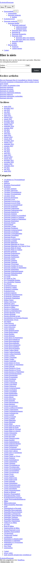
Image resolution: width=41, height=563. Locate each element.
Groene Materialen (10, 420)
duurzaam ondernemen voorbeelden (11, 96)
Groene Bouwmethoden (11, 343)
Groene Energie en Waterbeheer (14, 372)
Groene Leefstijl (9, 415)
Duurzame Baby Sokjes (19, 30)
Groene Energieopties (11, 375)
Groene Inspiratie (9, 400)
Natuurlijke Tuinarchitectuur (13, 515)
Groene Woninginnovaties (12, 485)
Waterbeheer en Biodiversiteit (13, 539)
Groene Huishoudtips (10, 393)
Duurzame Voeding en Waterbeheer (15, 267)
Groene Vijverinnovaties (11, 467)
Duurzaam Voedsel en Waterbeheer (15, 219)
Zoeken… (3, 65)
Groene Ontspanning (10, 433)
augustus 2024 (8, 128)
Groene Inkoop (9, 397)
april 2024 (7, 133)
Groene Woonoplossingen (12, 490)
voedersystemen (17, 48)
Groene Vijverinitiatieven (12, 465)
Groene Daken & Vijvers (12, 363)
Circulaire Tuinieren (10, 188)
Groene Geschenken (10, 390)
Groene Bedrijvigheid (11, 332)
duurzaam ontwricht (6, 98)
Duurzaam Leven (9, 199)
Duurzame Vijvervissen (11, 264)
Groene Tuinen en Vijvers (12, 456)
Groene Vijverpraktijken (11, 470)
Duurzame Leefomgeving (12, 239)
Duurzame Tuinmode (10, 262)
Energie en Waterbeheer (11, 309)
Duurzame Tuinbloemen (11, 257)
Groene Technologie (10, 447)
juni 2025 (7, 110)
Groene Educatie (9, 366)
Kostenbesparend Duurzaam (13, 497)
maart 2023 (7, 155)
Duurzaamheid (8, 11)
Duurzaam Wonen (9, 223)
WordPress (21, 560)
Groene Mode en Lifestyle (12, 431)
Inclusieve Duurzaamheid (12, 494)
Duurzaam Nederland (11, 206)
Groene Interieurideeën (11, 402)
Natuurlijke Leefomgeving (12, 514)
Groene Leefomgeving (11, 413)
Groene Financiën (9, 381)
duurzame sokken (17, 41)
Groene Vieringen (9, 463)
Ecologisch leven (9, 19)
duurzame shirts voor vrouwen (25, 39)
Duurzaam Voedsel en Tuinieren (14, 217)
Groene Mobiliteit (9, 422)
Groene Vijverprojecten (11, 472)
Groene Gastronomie (10, 382)
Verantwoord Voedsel (11, 535)
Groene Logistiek (9, 418)
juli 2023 (7, 148)
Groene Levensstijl (10, 417)
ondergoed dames (21, 27)
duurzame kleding (13, 23)
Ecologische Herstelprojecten (13, 294)
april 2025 (7, 114)
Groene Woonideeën (10, 488)
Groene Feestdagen (10, 379)
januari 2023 (8, 158)
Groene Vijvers (9, 474)
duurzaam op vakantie (7, 91)
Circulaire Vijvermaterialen (12, 194)
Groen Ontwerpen (9, 327)
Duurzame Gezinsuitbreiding (13, 233)
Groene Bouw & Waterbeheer (13, 338)
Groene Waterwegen (10, 478)
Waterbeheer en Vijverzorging (13, 542)
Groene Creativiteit (10, 361)
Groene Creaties (9, 359)
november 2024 (9, 123)
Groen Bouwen (9, 323)
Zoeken (2, 67)
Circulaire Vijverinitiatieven (12, 192)
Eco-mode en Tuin (10, 278)
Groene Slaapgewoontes (11, 438)
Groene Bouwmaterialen (11, 341)
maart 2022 (7, 171)
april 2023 (7, 153)
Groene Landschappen (11, 409)
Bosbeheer (7, 187)
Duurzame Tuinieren (10, 260)
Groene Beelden (9, 334)
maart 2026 (7, 106)
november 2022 (9, 162)
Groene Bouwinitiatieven (12, 339)
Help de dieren (12, 45)
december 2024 (9, 121)
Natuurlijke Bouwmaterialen (13, 510)
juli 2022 (7, 167)
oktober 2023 (8, 142)
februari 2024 (8, 137)
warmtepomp (8, 537)
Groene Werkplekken (10, 483)
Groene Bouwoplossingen (12, 345)
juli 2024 (7, 130)
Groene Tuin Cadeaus (11, 451)
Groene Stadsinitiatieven (11, 442)
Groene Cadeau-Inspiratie (12, 352)
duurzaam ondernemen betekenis (10, 92)
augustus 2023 (8, 146)
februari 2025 (8, 117)
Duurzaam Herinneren (11, 197)
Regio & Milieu (9, 526)
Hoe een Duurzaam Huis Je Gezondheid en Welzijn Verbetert (19, 80)
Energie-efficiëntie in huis (12, 316)
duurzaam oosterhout (7, 87)
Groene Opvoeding (10, 434)
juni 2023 (7, 149)
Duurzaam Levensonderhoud (13, 205)
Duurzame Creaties (10, 226)
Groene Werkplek (9, 481)
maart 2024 (7, 135)
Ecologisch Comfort (10, 287)
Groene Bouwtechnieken (12, 348)
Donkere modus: (6, 562)
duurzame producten (14, 15)
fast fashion (7, 321)
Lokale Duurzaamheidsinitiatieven (14, 499)
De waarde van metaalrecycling (10, 85)
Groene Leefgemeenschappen (13, 411)
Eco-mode (7, 276)
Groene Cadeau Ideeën (11, 350)
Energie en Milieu (9, 307)
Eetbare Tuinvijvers (10, 302)
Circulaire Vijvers (9, 196)
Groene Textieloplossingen (12, 449)
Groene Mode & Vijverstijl (12, 429)
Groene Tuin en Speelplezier (13, 452)
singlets (14, 43)
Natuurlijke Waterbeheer (11, 519)
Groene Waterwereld (10, 479)
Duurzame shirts (17, 36)
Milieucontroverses (10, 503)
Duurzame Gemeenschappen (13, 230)
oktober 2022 (8, 164)
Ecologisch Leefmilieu (11, 289)
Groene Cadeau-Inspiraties (12, 354)
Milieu (6, 501)
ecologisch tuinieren (10, 293)
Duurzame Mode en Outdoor (13, 250)
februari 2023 (8, 157)
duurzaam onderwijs (6, 94)
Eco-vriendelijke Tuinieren (12, 282)
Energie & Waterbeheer (11, 305)
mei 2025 (7, 112)
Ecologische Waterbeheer (12, 298)
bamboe (14, 17)
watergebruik (8, 544)
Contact (6, 50)
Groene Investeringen (11, 406)
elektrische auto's (9, 303)
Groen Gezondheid (10, 325)
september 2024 (9, 126)
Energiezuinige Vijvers (11, 320)
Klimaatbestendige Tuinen (12, 496)
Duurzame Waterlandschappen (13, 271)
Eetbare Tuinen (9, 300)
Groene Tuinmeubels (10, 461)
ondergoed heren (21, 29)
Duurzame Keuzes (10, 237)
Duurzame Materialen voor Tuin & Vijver (17, 246)
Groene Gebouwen (10, 386)
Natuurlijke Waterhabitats (12, 521)
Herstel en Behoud (10, 492)
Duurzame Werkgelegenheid (13, 273)
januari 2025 (8, 119)
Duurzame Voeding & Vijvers (13, 266)
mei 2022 (7, 169)
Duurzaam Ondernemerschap (13, 210)
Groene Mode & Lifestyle (12, 426)
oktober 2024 (8, 124)
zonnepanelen (12, 13)
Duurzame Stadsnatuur (11, 255)
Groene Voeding (9, 476)
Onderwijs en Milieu (10, 522)
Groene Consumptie (10, 357)
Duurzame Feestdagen (11, 228)
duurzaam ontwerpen (7, 89)
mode (5, 506)
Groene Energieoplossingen (12, 373)
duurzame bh (16, 32)
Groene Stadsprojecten (11, 445)
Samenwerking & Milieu (12, 528)
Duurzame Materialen (11, 242)
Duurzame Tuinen (9, 259)
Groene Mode (8, 424)
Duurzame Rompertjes (19, 34)
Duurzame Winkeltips (11, 275)
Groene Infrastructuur (11, 395)
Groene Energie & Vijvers (12, 368)
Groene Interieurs (9, 404)
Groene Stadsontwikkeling (12, 443)
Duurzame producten (10, 21)
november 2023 (9, 140)
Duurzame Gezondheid (11, 235)
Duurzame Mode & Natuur (12, 248)
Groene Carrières (9, 355)
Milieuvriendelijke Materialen (13, 505)
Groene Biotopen (9, 336)
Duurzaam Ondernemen (11, 208)
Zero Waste (7, 546)
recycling (7, 524)
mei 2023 (7, 151)
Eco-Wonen (7, 284)
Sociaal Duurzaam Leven (12, 530)
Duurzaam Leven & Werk (12, 203)
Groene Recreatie (9, 436)
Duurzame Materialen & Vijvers (14, 244)
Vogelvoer (15, 46)
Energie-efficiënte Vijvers (12, 312)
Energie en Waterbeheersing (13, 311)
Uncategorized (8, 533)
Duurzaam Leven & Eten (12, 201)
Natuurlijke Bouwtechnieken (13, 512)
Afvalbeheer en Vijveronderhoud (14, 179)
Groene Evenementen (11, 377)
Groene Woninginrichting (12, 487)
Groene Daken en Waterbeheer (13, 364)
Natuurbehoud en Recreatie (12, 508)
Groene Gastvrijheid (10, 384)
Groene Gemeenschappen (12, 388)
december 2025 (9, 108)
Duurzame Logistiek (10, 241)
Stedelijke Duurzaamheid (12, 531)
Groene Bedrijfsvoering (11, 330)
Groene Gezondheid (10, 391)
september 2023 (9, 144)
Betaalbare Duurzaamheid (12, 185)
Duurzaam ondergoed (19, 25)
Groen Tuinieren (9, 329)
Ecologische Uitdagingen (12, 296)
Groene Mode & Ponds (11, 427)
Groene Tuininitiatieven (11, 460)
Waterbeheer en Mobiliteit (12, 540)
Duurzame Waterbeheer (11, 269)
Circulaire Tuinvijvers (11, 190)
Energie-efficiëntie (10, 314)
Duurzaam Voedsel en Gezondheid (15, 215)
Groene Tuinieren (9, 458)
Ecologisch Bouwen (10, 285)
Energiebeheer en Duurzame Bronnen (16, 318)
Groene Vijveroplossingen (12, 469)
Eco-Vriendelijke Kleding (12, 280)
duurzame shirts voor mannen (25, 38)
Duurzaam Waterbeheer (11, 221)
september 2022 (9, 166)
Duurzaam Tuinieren (10, 214)
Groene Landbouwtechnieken (13, 408)
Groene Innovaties (10, 399)
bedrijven (7, 183)
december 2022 (9, 160)
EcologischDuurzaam (7, 2)
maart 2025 (7, 115)
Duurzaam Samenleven (11, 212)
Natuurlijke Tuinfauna (11, 517)
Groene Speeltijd (9, 440)
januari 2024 (8, 139)
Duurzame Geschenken (11, 232)
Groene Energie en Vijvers (12, 370)
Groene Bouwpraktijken (11, 346)
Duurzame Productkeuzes (12, 253)
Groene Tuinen (8, 454)
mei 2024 (7, 131)
